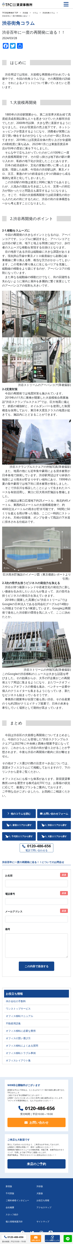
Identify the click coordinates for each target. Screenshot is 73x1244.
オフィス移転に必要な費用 (21, 1030)
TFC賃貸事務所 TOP (10, 12)
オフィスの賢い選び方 (18, 1038)
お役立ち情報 (42, 1200)
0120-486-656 (40, 1108)
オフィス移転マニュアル (19, 1016)
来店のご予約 (36, 1164)
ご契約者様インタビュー (17, 1200)
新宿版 (9, 1186)
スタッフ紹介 (12, 1214)
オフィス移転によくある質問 (22, 1045)
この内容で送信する (37, 966)
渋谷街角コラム (49, 12)
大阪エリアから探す (57, 836)
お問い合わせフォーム (55, 813)
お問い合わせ (39, 1122)
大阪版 (39, 1193)
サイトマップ (42, 1221)
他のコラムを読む (21, 813)
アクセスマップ (43, 1207)
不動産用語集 (13, 1023)
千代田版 (10, 1193)
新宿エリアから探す (22, 825)
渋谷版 (25, 12)
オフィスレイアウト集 (18, 1060)
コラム (35, 12)
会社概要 (10, 1207)
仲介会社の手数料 (16, 1001)
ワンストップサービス (18, 1008)
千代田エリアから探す (22, 836)
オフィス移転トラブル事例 (21, 1053)
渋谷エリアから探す (57, 825)
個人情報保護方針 (14, 1221)
